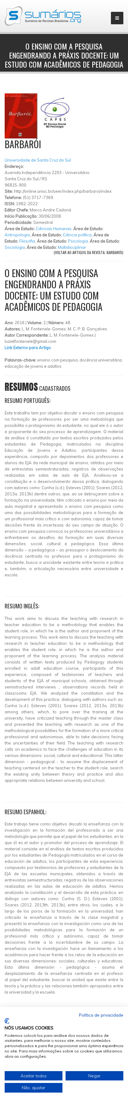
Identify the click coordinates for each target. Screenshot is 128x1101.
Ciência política (77, 234)
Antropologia (17, 234)
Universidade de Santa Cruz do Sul (38, 160)
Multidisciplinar (72, 247)
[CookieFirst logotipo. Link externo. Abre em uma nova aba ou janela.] (7, 1021)
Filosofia (27, 241)
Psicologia (78, 241)
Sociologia (15, 247)
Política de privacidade (101, 1015)
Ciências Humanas (53, 228)
